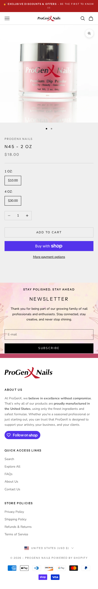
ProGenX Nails (19, 139)
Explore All (12, 466)
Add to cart (49, 232)
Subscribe (48, 348)
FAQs (9, 474)
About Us (11, 481)
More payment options (49, 257)
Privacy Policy (14, 512)
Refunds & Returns (18, 527)
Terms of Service (16, 534)
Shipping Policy (15, 519)
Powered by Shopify (70, 557)
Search (9, 459)
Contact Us (12, 489)
